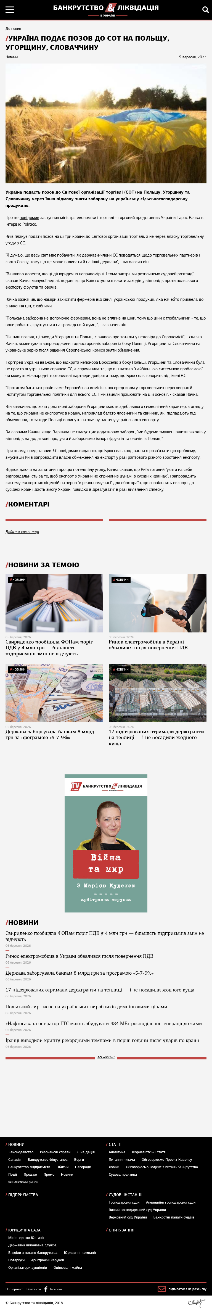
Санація (14, 1159)
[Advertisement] (47, 1100)
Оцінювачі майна (68, 1267)
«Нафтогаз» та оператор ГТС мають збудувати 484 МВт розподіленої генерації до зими (104, 1023)
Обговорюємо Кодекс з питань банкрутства (162, 1167)
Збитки (62, 1167)
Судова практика (123, 1174)
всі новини (106, 1057)
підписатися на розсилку (187, 1289)
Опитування (121, 1230)
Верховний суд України (128, 1217)
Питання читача (122, 1159)
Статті (115, 1144)
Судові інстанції (125, 1195)
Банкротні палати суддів (173, 1217)
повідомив (29, 217)
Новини (18, 580)
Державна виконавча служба (32, 1245)
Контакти (33, 1289)
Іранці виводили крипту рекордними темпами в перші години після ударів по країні (102, 1040)
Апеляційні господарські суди (170, 1202)
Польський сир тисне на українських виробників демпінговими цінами (86, 1007)
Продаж (30, 1174)
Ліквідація (86, 1152)
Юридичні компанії (80, 1253)
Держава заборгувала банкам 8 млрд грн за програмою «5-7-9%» (50, 735)
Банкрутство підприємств (29, 1167)
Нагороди (83, 1167)
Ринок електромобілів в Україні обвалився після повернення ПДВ (148, 645)
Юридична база (24, 1230)
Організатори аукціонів (27, 1267)
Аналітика (117, 1152)
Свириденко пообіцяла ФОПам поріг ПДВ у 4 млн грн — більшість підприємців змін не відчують (49, 648)
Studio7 (196, 1303)
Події (12, 1174)
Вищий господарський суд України (137, 1210)
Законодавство (20, 1152)
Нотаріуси (16, 1260)
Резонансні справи (55, 1152)
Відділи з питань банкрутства (32, 1253)
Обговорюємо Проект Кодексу (167, 1159)
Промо (49, 1174)
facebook (56, 1289)
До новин (13, 28)
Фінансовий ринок (23, 1182)
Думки (114, 1167)
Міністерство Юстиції (26, 1238)
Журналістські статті (149, 1152)
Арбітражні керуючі (47, 1260)
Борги (79, 1159)
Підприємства (23, 1195)
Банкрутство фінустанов (48, 1159)
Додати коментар (22, 531)
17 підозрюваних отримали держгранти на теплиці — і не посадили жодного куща (156, 737)
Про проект (14, 1289)
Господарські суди (124, 1202)
